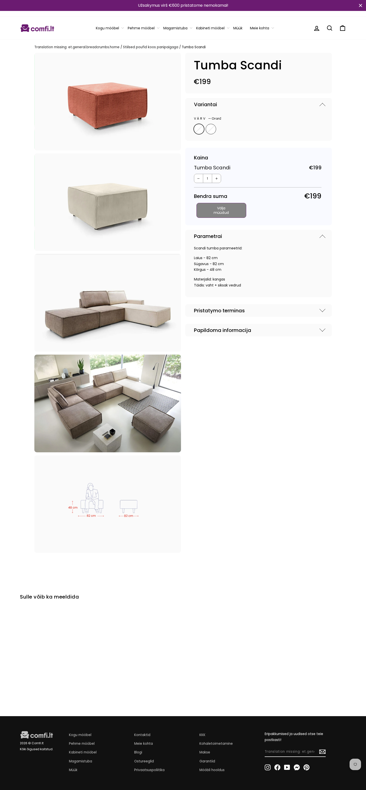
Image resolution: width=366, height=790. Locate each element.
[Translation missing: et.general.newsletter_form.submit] (322, 752)
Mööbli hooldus (212, 770)
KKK (202, 735)
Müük (238, 28)
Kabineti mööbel (210, 28)
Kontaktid (142, 735)
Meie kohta (259, 28)
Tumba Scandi (39, 675)
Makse (204, 752)
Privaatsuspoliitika (149, 770)
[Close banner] (361, 5)
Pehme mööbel (141, 28)
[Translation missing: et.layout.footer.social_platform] (268, 767)
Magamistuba (175, 28)
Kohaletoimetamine (216, 743)
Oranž (199, 129)
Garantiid (207, 761)
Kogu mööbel (107, 28)
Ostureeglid (144, 761)
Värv (207, 118)
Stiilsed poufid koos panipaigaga (150, 47)
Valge (211, 129)
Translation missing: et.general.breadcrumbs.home (77, 47)
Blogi (138, 752)
